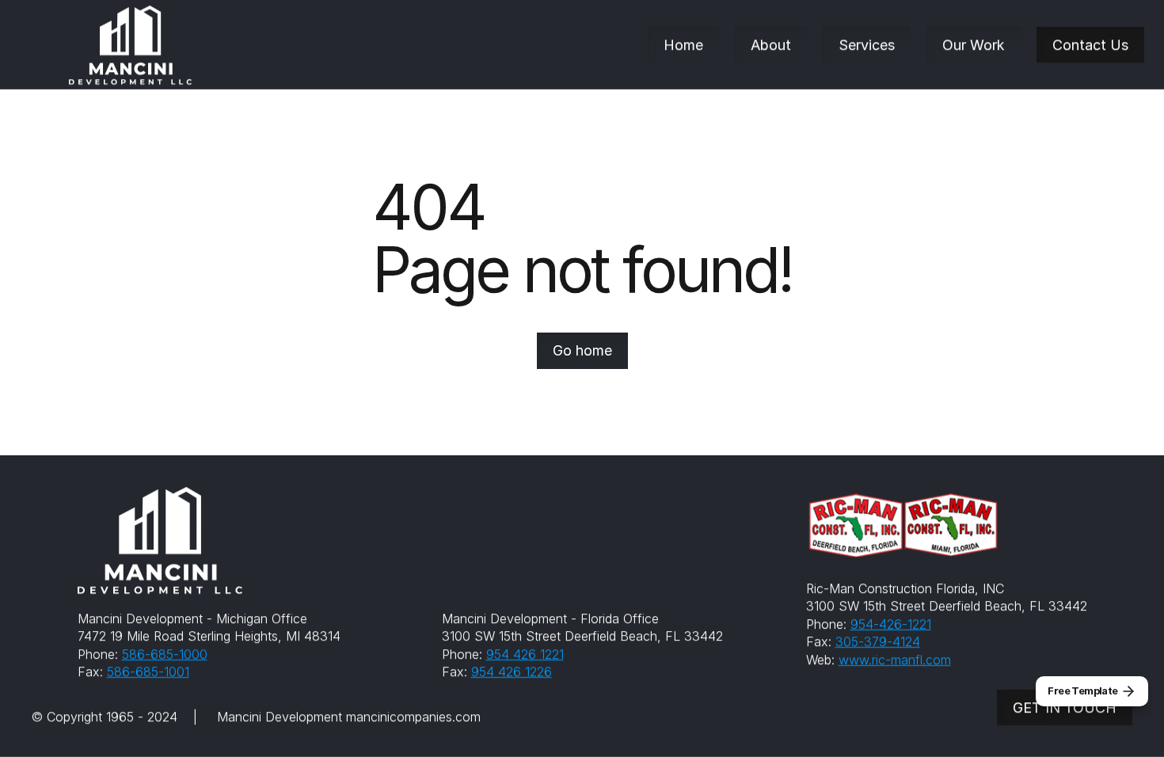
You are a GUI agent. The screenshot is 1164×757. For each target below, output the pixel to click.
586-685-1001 (148, 671)
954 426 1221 (525, 654)
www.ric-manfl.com (895, 659)
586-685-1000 (164, 654)
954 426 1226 (511, 671)
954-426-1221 (890, 624)
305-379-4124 (877, 641)
